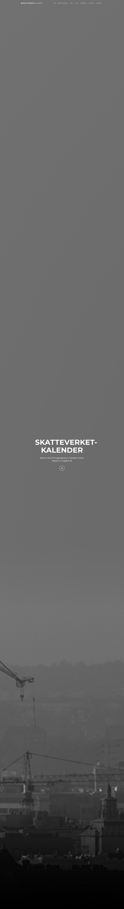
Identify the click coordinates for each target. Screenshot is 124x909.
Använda (83, 3)
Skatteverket (32, 3)
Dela (76, 3)
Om (55, 3)
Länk (71, 3)
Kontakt (99, 3)
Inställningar (63, 3)
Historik (91, 3)
